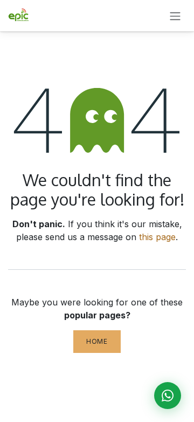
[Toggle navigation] (175, 15)
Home (96, 341)
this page (157, 237)
